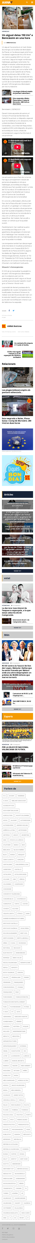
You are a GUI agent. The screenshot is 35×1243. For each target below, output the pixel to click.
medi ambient (25, 1065)
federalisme (15, 977)
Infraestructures (10, 1041)
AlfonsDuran (25, 820)
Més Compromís (8, 1080)
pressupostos (23, 1124)
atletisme (6, 845)
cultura (15, 908)
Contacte (4, 1239)
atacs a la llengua (16, 840)
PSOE (28, 1129)
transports (7, 1188)
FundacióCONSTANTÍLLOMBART (14, 1002)
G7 (12, 1011)
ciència (21, 879)
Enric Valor (17, 957)
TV (26, 1188)
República (17, 1139)
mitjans (16, 1070)
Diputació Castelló (10, 923)
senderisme (16, 1164)
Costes (25, 903)
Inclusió (6, 1031)
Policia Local (8, 1115)
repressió (6, 1139)
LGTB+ (5, 1056)
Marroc (6, 1065)
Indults (6, 1036)
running (26, 1149)
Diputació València (10, 928)
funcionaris (7, 997)
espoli (5, 967)
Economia (22, 943)
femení (26, 977)
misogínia (6, 1070)
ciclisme (6, 879)
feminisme (6, 982)
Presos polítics (9, 1124)
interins (23, 1046)
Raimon (17, 1134)
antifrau (6, 835)
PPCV (12, 1119)
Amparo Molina (22, 825)
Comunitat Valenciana (11, 894)
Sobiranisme (20, 1178)
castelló (18, 869)
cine (14, 879)
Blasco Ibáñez (19, 850)
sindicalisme (7, 1178)
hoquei (25, 1026)
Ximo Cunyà (25, 1213)
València (27, 1203)
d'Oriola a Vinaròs (7, 315)
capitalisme (7, 864)
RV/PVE (13, 1154)
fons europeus (8, 987)
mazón (14, 1065)
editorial (6, 948)
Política (20, 1115)
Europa (20, 972)
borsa (12, 854)
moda (16, 1075)
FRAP (17, 992)
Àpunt (21, 1218)
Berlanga (6, 850)
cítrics (19, 913)
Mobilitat (6, 1075)
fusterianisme (15, 1007)
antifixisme (22, 830)
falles (5, 977)
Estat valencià (8, 972)
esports (14, 967)
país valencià (16, 1105)
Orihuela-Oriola (9, 1100)
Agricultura (7, 815)
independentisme (19, 1031)
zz (15, 1218)
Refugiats (27, 1134)
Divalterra (25, 928)
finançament (18, 982)
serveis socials (22, 1168)
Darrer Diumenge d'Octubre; (13, 918)
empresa (6, 957)
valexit (17, 1203)
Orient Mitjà (18, 1095)
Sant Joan (24, 1159)
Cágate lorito (8, 913)
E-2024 (13, 943)
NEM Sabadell (16, 1090)
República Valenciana (11, 1149)
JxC (25, 1051)
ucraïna (15, 1193)
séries (21, 1183)
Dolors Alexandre (10, 933)
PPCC (5, 1119)
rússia (22, 1154)
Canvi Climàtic (8, 859)
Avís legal (5, 1232)
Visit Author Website (23, 331)
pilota (26, 1105)
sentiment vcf (8, 1168)
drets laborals (22, 938)
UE (22, 1193)
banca (16, 845)
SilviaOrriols (20, 1173)
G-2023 (5, 1011)
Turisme (18, 1188)
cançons (20, 859)
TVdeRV (5, 1193)
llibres (5, 1061)
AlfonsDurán (8, 825)
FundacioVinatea (22, 997)
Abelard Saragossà (19, 800)
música (5, 1085)
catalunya (7, 874)
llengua (26, 1056)
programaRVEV (17, 1129)
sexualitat (7, 1173)
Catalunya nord (20, 874)
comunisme (7, 889)
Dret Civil (23, 933)
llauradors (15, 1056)
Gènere (18, 1021)
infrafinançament (10, 1046)
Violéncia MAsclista (10, 1213)
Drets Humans (8, 938)
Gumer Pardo (8, 1021)
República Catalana (10, 1144)
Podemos (24, 1110)
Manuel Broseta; (18, 1061)
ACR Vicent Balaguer (10, 810)
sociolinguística (9, 1183)
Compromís (19, 884)
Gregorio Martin (21, 1016)
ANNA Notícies (11, 42)
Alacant (14, 820)
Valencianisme (20, 1198)
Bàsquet (21, 854)
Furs (5, 1007)
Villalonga (18, 1208)
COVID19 (6, 908)
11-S (4, 796)
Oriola (21, 1100)
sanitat (14, 1159)
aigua (5, 820)
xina (4, 1218)
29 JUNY (11, 796)
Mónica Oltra (23, 1080)
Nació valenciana (18, 1085)
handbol (6, 1026)
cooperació (21, 899)
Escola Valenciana (10, 962)
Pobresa (15, 1110)
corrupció (7, 903)
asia (4, 840)
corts (17, 903)
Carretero (7, 869)
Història (16, 1026)
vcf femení (7, 1208)
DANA (28, 913)
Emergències (20, 953)
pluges (4, 317)
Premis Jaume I (22, 1119)
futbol (26, 1007)
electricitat (7, 953)
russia (5, 1154)
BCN (23, 845)
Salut (5, 1159)
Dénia (5, 943)
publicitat (7, 1134)
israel (5, 1051)
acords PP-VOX (8, 805)
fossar (20, 987)
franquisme (7, 992)
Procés (5, 1129)
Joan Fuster (15, 1051)
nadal (5, 1090)
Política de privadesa (8, 1237)
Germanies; (7, 1016)
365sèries (21, 796)
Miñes (25, 1070)
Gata (18, 1011)
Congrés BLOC (8, 899)
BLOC (5, 854)
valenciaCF (7, 1198)
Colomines (7, 884)
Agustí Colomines (22, 815)
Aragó (15, 835)
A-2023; (5, 800)
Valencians (7, 1203)
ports (28, 1115)
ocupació (6, 1095)
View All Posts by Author (9, 331)
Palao (5, 1105)
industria (15, 1036)
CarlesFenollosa (21, 864)
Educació (17, 948)
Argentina (25, 835)
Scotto (6, 1164)
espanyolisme (25, 962)
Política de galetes (7, 1235)
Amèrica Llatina (9, 830)
